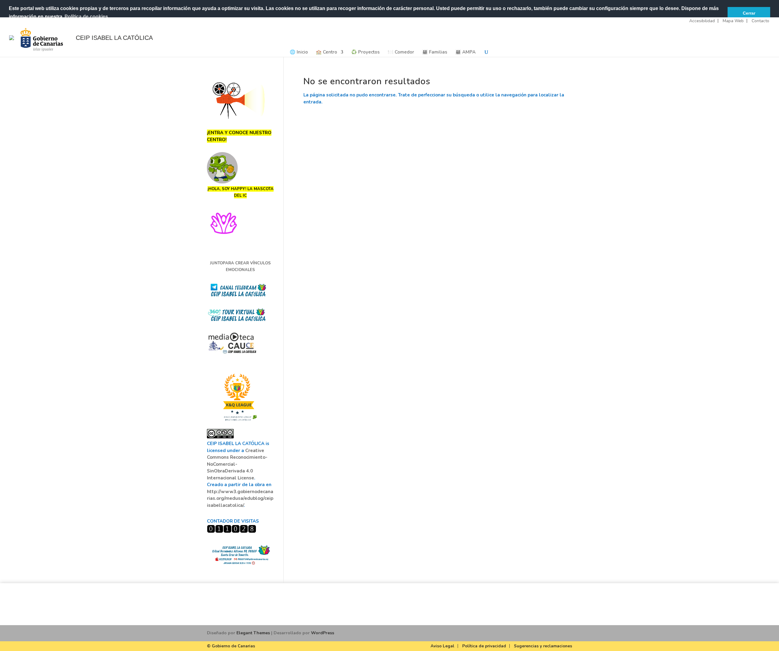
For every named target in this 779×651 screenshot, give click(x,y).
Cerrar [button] (749, 13)
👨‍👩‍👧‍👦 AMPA (465, 52)
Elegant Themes (253, 633)
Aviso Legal (442, 646)
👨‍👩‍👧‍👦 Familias (434, 52)
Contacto (760, 21)
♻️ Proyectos (365, 52)
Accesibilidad (702, 21)
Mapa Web (733, 21)
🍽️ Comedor (401, 52)
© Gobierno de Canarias (231, 646)
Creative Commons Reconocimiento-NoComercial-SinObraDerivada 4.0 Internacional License (237, 464)
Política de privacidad (484, 646)
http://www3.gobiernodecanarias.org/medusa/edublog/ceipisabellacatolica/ (240, 498)
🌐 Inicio (299, 52)
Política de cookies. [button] (87, 16)
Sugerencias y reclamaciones (543, 646)
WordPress (322, 633)
